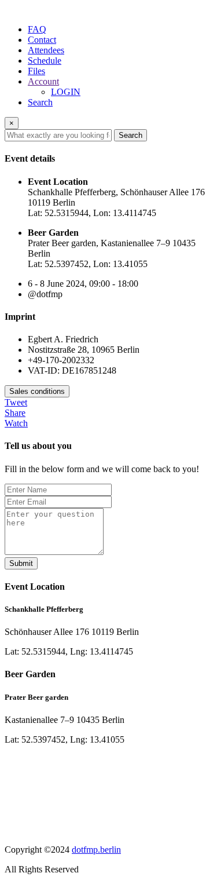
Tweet (16, 402)
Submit (21, 563)
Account (43, 81)
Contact (42, 40)
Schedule (44, 60)
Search (40, 102)
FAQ (37, 29)
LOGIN (65, 92)
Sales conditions (37, 391)
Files (36, 71)
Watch (16, 423)
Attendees (46, 50)
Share (15, 413)
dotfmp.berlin (96, 849)
